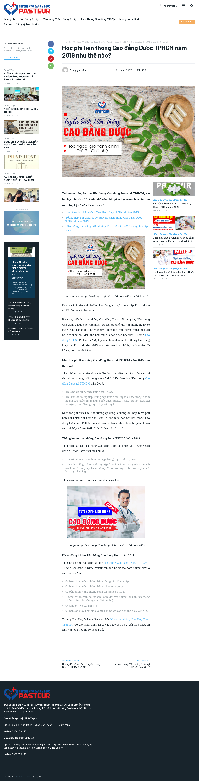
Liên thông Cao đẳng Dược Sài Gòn (104, 42)
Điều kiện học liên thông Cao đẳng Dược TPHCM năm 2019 (102, 212)
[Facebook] (51, 44)
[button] (191, 5)
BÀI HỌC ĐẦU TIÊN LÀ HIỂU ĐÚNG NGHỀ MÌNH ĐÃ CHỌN (19, 178)
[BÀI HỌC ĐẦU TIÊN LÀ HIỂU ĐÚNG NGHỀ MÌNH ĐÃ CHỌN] (21, 195)
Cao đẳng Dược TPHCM (78, 42)
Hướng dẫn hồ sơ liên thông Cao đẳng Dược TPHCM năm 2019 (81, 665)
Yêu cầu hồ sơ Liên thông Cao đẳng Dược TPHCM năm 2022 (172, 205)
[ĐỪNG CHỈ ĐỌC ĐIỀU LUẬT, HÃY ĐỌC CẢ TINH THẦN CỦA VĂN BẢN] (21, 162)
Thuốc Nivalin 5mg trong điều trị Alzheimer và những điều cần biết (21, 267)
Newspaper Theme (22, 776)
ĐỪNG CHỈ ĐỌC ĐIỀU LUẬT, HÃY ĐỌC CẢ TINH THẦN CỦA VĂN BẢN (21, 144)
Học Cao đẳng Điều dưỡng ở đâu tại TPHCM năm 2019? (132, 665)
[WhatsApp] (51, 66)
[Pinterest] (51, 58)
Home (64, 42)
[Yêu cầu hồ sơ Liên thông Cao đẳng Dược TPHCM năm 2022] (174, 189)
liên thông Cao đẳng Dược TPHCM (125, 562)
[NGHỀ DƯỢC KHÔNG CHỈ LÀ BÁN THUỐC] (21, 127)
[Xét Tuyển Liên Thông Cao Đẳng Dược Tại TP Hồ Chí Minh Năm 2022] (174, 257)
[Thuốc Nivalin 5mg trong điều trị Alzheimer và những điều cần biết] (21, 252)
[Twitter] (51, 51)
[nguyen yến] (66, 70)
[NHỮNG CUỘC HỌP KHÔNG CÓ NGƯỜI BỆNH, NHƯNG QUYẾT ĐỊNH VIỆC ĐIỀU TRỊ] (21, 94)
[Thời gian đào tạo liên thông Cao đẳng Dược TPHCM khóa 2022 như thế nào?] (174, 223)
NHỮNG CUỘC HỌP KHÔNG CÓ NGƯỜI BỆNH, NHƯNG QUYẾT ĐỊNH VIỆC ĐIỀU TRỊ (20, 76)
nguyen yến (17, 277)
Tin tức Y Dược (9, 70)
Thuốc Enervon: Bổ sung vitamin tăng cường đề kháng (19, 305)
